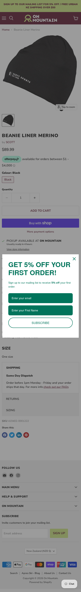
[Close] (74, 258)
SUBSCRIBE (41, 323)
